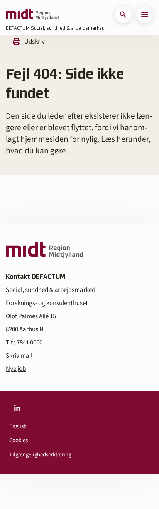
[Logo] (32, 14)
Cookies (18, 440)
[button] (123, 15)
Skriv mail (19, 355)
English (18, 426)
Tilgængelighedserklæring (40, 455)
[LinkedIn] (17, 408)
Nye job (16, 368)
